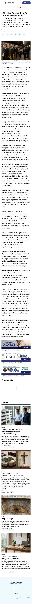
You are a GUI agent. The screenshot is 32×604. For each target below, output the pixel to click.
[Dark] (18, 2)
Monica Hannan (5, 445)
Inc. (2, 29)
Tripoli (16, 598)
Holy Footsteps (7, 518)
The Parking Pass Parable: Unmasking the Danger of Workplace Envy (11, 431)
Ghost (28, 597)
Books (23, 7)
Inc (18, 7)
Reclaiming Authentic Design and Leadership (10, 557)
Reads (3, 7)
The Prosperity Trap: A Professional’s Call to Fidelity (12, 474)
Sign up (16, 593)
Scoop (9, 7)
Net (14, 7)
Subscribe (26, 2)
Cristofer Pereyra (6, 528)
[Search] (20, 2)
